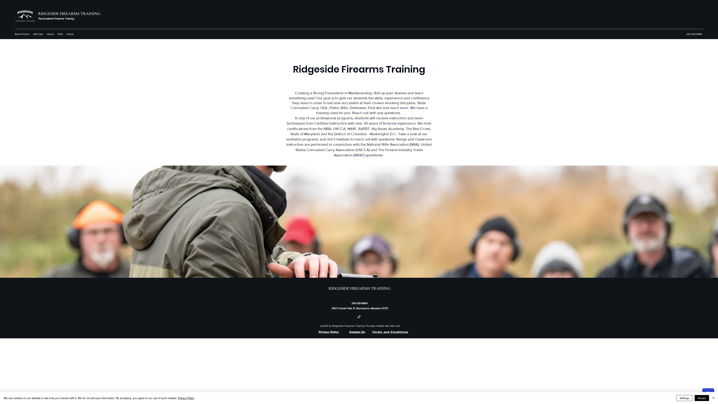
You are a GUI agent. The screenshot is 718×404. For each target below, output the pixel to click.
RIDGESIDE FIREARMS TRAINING (69, 13)
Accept (702, 398)
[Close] (713, 398)
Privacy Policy (328, 331)
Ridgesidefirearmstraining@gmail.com (359, 297)
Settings (684, 398)
